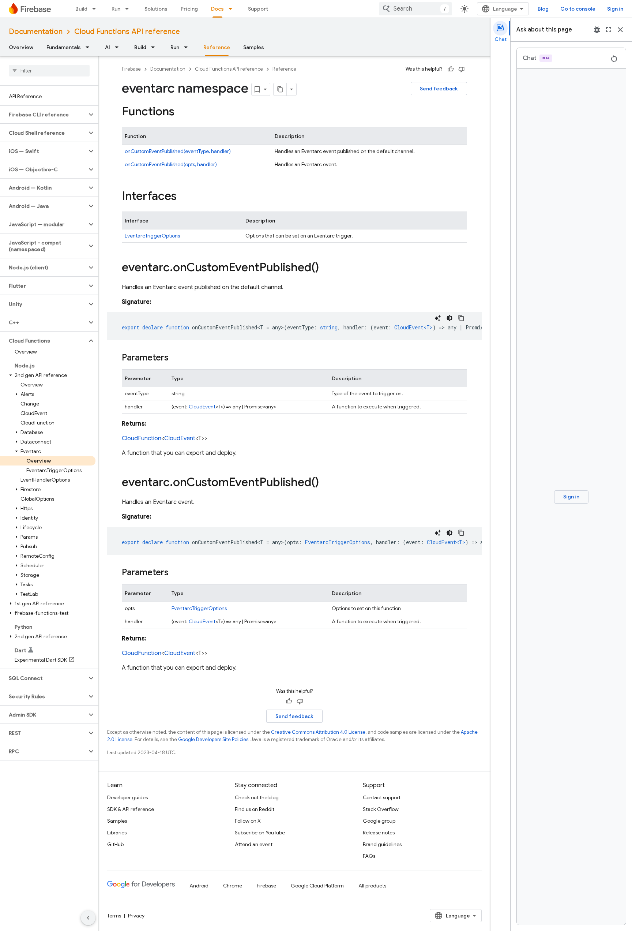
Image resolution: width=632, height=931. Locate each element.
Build (81, 8)
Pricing (189, 8)
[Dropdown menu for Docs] (232, 9)
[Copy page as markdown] (280, 89)
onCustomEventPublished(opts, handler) (171, 164)
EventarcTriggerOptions (152, 235)
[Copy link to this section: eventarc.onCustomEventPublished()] (326, 268)
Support (258, 8)
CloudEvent (202, 406)
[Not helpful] (461, 69)
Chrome (232, 885)
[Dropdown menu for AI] (119, 47)
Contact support (381, 797)
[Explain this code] (438, 318)
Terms (114, 916)
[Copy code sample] (461, 318)
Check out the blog (257, 797)
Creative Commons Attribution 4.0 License (318, 732)
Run (116, 8)
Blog (543, 8)
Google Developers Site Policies (213, 739)
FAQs (369, 856)
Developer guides (127, 797)
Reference (216, 47)
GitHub (115, 844)
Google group (379, 821)
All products (372, 885)
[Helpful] (450, 69)
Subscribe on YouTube (260, 832)
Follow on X (248, 821)
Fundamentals (63, 47)
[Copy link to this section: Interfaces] (184, 196)
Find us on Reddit (254, 809)
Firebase (131, 69)
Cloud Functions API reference (127, 31)
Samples (253, 47)
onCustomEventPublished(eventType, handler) (178, 151)
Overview (21, 47)
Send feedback (439, 88)
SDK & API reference (130, 809)
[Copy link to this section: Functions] (181, 112)
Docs (217, 8)
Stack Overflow (381, 809)
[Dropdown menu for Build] (96, 9)
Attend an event (253, 844)
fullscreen (608, 29)
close (620, 29)
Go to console (577, 8)
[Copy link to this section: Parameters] (176, 358)
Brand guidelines (382, 844)
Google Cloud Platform (317, 885)
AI (107, 47)
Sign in (615, 8)
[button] (43, 114)
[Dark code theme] (449, 318)
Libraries (117, 832)
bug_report (596, 29)
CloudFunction (141, 438)
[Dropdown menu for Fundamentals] (89, 47)
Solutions (156, 8)
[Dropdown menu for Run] (129, 9)
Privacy (136, 916)
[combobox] (415, 8)
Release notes (379, 832)
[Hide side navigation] (88, 918)
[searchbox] (49, 70)
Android (198, 885)
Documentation (36, 31)
